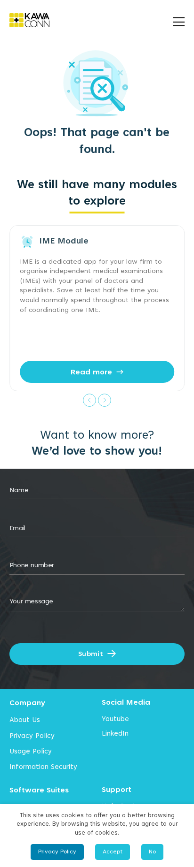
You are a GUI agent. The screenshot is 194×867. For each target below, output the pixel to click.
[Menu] (179, 20)
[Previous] (89, 400)
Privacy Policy (32, 735)
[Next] (104, 400)
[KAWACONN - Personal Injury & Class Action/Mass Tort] (35, 20)
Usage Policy (30, 751)
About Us (24, 719)
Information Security (43, 766)
